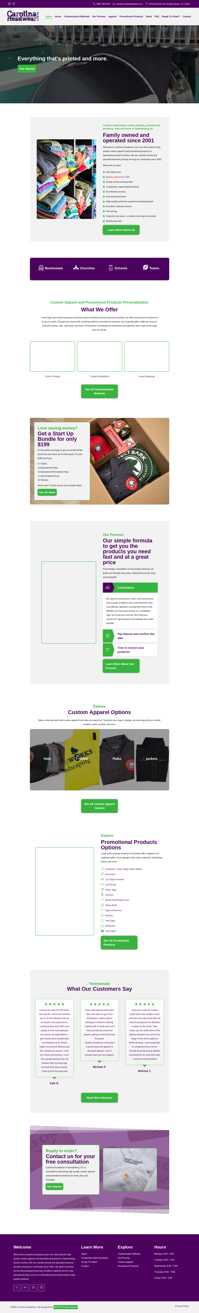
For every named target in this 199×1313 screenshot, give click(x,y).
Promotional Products (128, 1266)
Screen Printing (52, 376)
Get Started (54, 1186)
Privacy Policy (182, 1306)
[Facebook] (33, 1287)
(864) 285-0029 (103, 4)
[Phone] (17, 1287)
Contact (85, 1266)
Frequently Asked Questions (94, 1258)
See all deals (47, 492)
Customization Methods (129, 1254)
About (84, 1254)
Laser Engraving (147, 376)
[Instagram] (41, 1287)
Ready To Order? (89, 1262)
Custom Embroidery (99, 376)
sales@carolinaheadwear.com (129, 4)
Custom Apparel (125, 1262)
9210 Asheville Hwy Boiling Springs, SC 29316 (169, 4)
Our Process (124, 1258)
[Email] (25, 1287)
